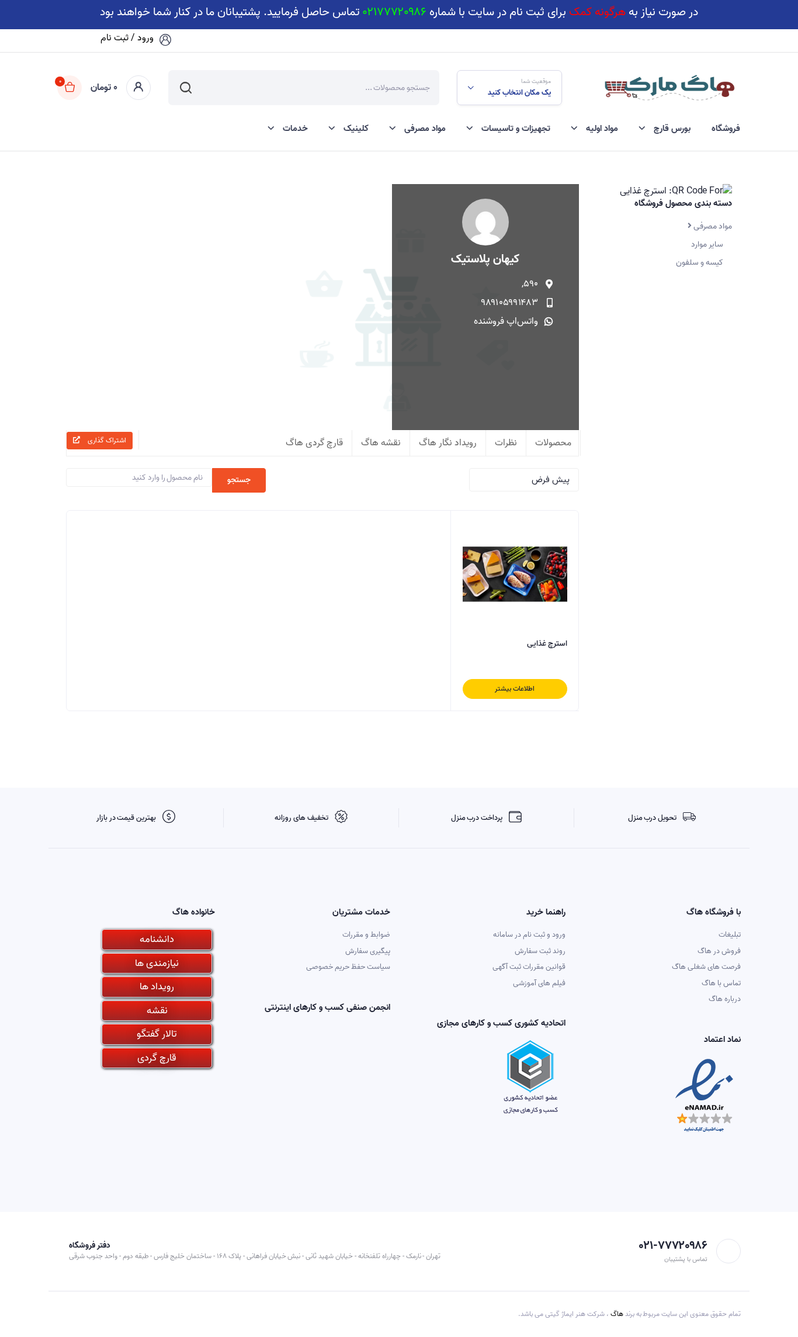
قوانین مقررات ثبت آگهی (528, 967)
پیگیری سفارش (367, 951)
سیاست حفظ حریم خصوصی (348, 967)
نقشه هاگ (381, 443)
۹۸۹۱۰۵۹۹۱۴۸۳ (509, 302)
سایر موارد (707, 244)
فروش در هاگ (719, 951)
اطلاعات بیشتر (515, 688)
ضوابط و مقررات (366, 935)
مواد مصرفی (425, 129)
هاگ (616, 1313)
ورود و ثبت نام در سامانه (529, 935)
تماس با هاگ (721, 983)
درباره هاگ (725, 999)
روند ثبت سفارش (540, 951)
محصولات (553, 443)
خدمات (295, 129)
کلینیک (356, 129)
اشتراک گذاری (106, 440)
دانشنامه (157, 939)
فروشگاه (726, 129)
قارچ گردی (156, 1058)
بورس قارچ (672, 129)
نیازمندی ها (157, 963)
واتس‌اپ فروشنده (506, 321)
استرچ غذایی (547, 644)
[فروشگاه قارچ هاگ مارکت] (669, 88)
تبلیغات (730, 935)
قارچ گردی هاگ (314, 443)
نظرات (506, 443)
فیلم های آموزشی (539, 983)
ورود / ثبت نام (127, 38)
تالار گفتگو (157, 1034)
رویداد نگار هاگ (448, 443)
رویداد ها (157, 987)
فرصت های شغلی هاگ (706, 967)
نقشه (157, 1011)
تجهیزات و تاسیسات (515, 129)
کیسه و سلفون (699, 263)
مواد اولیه (602, 129)
